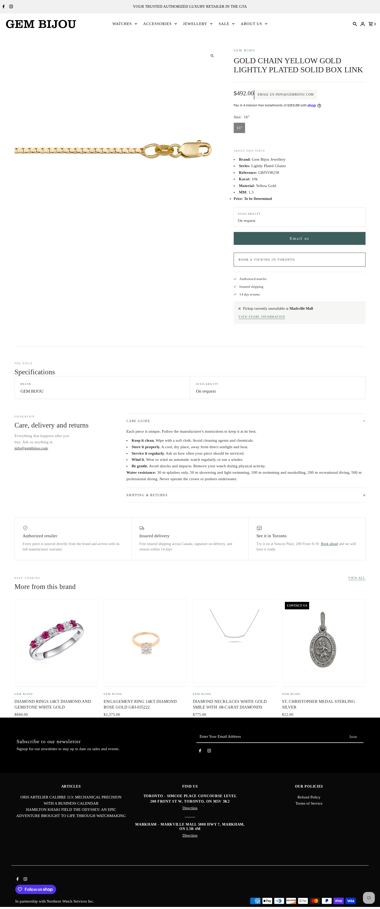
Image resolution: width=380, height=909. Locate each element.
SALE (224, 24)
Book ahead (329, 544)
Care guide (138, 421)
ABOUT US (251, 24)
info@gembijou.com (31, 448)
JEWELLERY (195, 24)
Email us (299, 238)
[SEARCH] (355, 24)
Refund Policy (309, 797)
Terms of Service (309, 803)
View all (357, 577)
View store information (261, 316)
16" (239, 128)
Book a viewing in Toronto (267, 259)
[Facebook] (3, 7)
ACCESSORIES (157, 24)
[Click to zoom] (212, 55)
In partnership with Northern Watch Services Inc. (54, 901)
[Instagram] (10, 7)
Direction (190, 808)
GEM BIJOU (245, 50)
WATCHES (122, 24)
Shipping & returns (147, 495)
